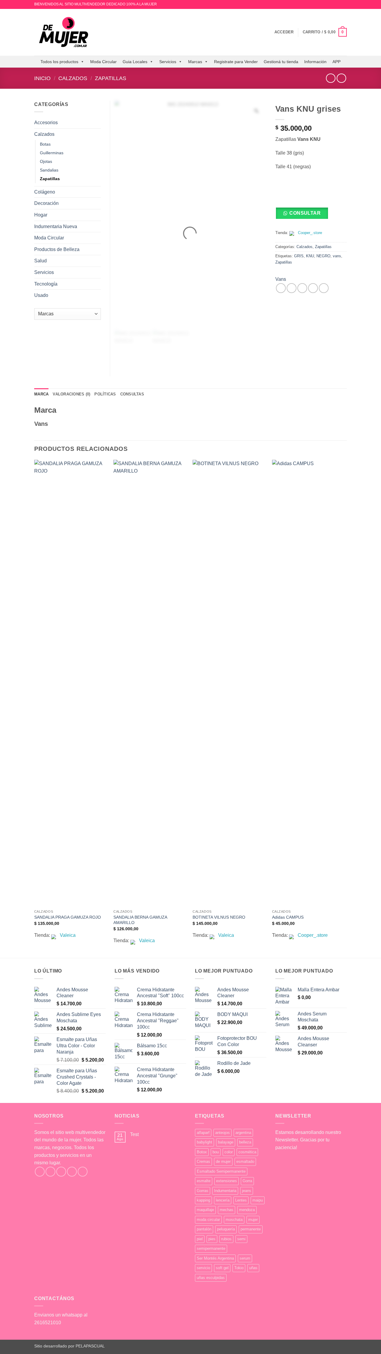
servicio (203, 1268)
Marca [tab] (41, 394)
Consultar (305, 213)
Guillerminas (51, 152)
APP (336, 61)
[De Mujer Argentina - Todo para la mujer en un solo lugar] (64, 32)
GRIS (299, 256)
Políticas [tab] (105, 394)
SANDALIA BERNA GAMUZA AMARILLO (140, 920)
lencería (222, 1200)
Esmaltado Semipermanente (221, 1171)
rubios (226, 1239)
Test (134, 1134)
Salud (40, 260)
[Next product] (330, 78)
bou (216, 1152)
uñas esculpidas (211, 1277)
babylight (204, 1142)
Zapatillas (110, 78)
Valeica (68, 935)
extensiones (226, 1181)
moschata (234, 1219)
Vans (280, 279)
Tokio (238, 1268)
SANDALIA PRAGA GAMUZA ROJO (67, 917)
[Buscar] (268, 32)
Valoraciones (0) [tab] (71, 394)
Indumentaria (225, 1190)
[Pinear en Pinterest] (313, 288)
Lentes (241, 1200)
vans (337, 256)
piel (200, 1239)
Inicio (42, 78)
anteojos (222, 1132)
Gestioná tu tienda (281, 61)
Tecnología (45, 283)
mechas (226, 1209)
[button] (284, 32)
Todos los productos (59, 61)
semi (241, 1239)
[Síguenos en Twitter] (61, 1172)
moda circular (208, 1219)
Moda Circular (103, 61)
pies (212, 1239)
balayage (225, 1142)
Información (315, 61)
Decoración (46, 203)
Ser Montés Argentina (215, 1258)
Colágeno (44, 191)
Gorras (202, 1190)
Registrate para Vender (236, 61)
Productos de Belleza (56, 249)
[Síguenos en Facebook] (40, 1172)
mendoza (247, 1209)
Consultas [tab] (132, 394)
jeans (246, 1190)
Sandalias (49, 170)
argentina (243, 1132)
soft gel (222, 1268)
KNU (310, 256)
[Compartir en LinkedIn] (324, 288)
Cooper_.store (310, 232)
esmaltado (245, 1161)
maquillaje (205, 1209)
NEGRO (323, 256)
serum (245, 1258)
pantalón (204, 1229)
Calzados (72, 78)
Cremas (203, 1161)
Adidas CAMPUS (288, 917)
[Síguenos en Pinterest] (83, 1172)
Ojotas (46, 161)
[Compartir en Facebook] (281, 288)
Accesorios (46, 122)
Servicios (167, 61)
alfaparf (203, 1132)
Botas (45, 144)
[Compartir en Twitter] (291, 288)
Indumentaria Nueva (55, 226)
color (228, 1152)
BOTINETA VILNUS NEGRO (219, 917)
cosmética (247, 1152)
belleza (245, 1142)
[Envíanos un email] (344, 4)
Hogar (40, 214)
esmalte (203, 1181)
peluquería (226, 1229)
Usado (41, 295)
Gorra (247, 1181)
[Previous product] (341, 78)
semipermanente (211, 1248)
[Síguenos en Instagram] (338, 4)
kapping (203, 1200)
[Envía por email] (302, 288)
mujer (253, 1219)
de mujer (223, 1161)
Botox (202, 1152)
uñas (253, 1268)
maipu (257, 1200)
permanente (251, 1229)
